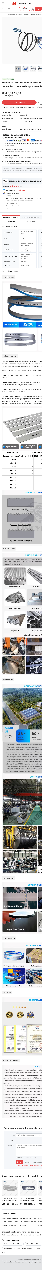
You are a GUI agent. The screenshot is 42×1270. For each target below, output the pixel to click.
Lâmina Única (8, 1249)
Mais (3, 1252)
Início (3, 14)
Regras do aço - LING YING (10, 1218)
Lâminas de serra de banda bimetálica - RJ (15, 1222)
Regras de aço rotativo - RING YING (30, 1218)
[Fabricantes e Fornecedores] (21, 3)
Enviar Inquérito (19, 102)
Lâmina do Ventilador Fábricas (13, 1244)
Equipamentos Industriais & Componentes (18, 14)
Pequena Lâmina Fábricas (24, 1249)
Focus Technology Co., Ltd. (34, 1259)
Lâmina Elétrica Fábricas (33, 1244)
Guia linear (23, 1225)
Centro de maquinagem (9, 1225)
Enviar (19, 1162)
